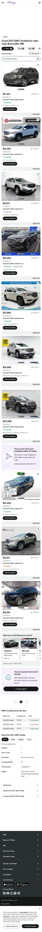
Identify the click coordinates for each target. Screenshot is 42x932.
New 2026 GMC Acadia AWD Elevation (10, 654)
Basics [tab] (5, 739)
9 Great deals (34, 724)
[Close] (40, 908)
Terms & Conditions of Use (9, 900)
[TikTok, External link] (4, 893)
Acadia (5, 37)
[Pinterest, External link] (18, 893)
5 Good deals (34, 720)
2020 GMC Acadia (8, 728)
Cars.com (6, 916)
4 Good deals (34, 728)
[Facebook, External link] (8, 893)
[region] (21, 919)
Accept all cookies (30, 926)
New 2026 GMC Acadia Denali (28, 654)
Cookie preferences (11, 926)
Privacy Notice (5, 904)
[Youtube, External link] (11, 893)
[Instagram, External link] (15, 893)
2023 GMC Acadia (8, 724)
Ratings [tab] (21, 739)
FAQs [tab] (13, 739)
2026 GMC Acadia (8, 720)
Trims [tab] (29, 739)
